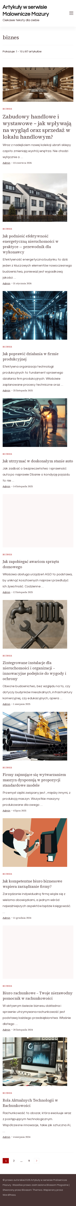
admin (6, 163)
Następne (36, 1160)
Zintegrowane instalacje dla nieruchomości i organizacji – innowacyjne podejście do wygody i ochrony (34, 670)
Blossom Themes (32, 1190)
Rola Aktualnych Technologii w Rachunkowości (30, 1103)
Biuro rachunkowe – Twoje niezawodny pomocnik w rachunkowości (38, 995)
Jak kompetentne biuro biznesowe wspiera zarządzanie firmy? (32, 884)
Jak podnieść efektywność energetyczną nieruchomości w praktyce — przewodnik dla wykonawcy (31, 244)
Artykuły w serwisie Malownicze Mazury (26, 10)
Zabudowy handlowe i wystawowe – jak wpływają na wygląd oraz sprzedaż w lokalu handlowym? (37, 126)
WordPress (9, 1195)
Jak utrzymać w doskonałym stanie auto (38, 461)
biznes (7, 108)
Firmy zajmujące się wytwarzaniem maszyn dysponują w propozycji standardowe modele (34, 780)
